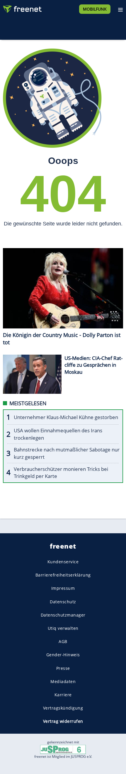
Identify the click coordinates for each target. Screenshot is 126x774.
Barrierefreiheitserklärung (63, 575)
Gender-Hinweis (63, 654)
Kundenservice (63, 561)
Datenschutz (63, 601)
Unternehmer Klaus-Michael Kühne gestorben (66, 417)
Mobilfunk (95, 9)
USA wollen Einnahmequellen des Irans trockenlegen (58, 434)
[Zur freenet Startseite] (22, 8)
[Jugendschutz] (63, 749)
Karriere (63, 694)
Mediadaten (63, 681)
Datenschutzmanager (63, 615)
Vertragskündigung (63, 708)
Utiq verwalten (63, 628)
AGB (63, 641)
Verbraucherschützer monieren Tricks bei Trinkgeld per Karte (61, 473)
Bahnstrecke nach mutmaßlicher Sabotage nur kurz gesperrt (67, 453)
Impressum (63, 588)
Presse (63, 668)
